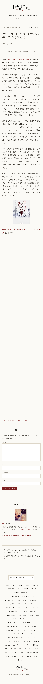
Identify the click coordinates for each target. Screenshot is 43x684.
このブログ (10, 630)
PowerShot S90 (23, 615)
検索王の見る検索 (32, 652)
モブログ (7, 645)
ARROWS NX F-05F (13, 589)
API (14, 585)
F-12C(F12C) (10, 604)
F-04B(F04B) (9, 600)
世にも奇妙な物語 (33, 645)
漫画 (8, 27)
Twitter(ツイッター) (19, 619)
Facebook (34, 604)
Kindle (19, 607)
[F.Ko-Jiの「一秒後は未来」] (21, 8)
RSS (31, 615)
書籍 (19, 420)
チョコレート (14, 634)
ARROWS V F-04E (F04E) (21, 592)
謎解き (14, 656)
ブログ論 (7, 641)
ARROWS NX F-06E (29, 589)
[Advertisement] (21, 326)
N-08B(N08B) (12, 611)
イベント (17, 622)
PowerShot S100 (9, 615)
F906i (26, 604)
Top (3, 27)
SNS (8, 619)
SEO (37, 615)
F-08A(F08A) (21, 600)
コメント (5, 442)
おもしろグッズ (12, 626)
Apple (20, 585)
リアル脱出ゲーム (12, 15)
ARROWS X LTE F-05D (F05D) (18, 596)
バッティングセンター (14, 637)
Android (7, 585)
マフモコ (27, 641)
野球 (35, 656)
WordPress (32, 619)
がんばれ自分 (24, 626)
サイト (4, 480)
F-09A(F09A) (33, 600)
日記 (25, 649)
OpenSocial (24, 611)
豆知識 (22, 15)
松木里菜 (15, 652)
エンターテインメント (30, 622)
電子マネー (21, 660)
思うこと (14, 649)
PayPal (32, 611)
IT (13, 607)
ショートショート (22, 630)
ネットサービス (32, 15)
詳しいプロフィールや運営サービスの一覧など (18, 535)
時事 (31, 649)
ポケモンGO (17, 641)
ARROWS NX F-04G (31, 585)
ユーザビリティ (18, 645)
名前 (4, 464)
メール (5, 472)
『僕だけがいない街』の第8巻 (17, 59)
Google (7, 607)
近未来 (29, 656)
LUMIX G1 (34, 607)
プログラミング (21, 19)
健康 (6, 649)
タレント (34, 630)
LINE (26, 607)
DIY (33, 596)
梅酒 (22, 652)
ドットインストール (25, 529)
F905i (19, 604)
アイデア (8, 622)
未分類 (7, 652)
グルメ (34, 626)
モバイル (36, 641)
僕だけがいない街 (17, 27)
